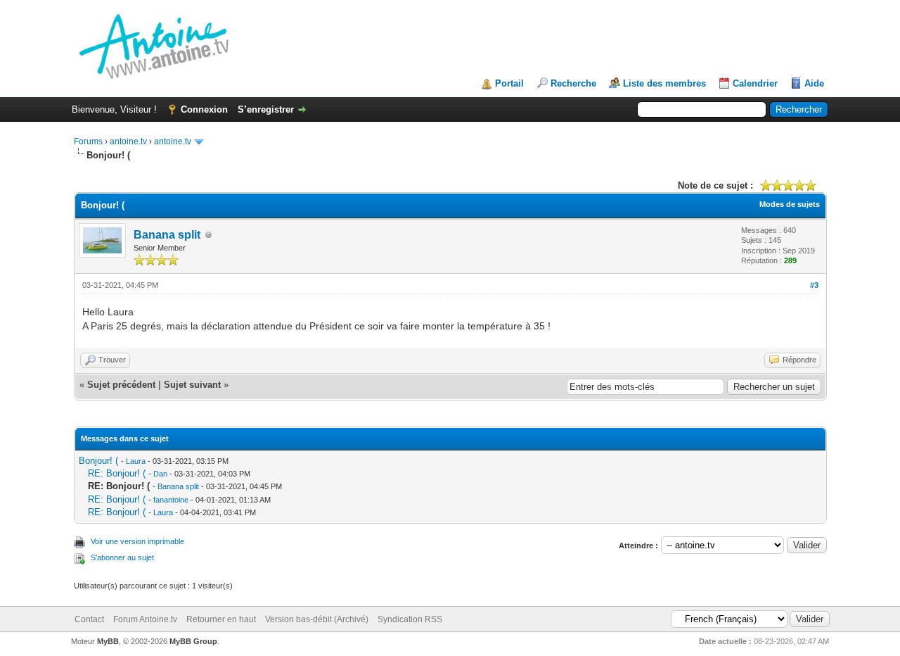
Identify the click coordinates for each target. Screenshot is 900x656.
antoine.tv (128, 141)
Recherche (573, 83)
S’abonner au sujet (122, 557)
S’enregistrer (266, 109)
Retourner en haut (221, 619)
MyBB (108, 641)
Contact (89, 619)
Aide (814, 83)
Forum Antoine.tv (145, 619)
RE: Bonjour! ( (117, 473)
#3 (814, 285)
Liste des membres (664, 83)
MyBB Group (193, 641)
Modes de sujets (789, 204)
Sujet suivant (192, 384)
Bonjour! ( (98, 460)
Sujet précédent (121, 384)
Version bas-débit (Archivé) (316, 619)
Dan (160, 473)
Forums (88, 141)
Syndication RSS (410, 619)
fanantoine (170, 500)
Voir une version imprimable (137, 541)
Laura (136, 461)
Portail (509, 83)
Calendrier (755, 83)
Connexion (204, 109)
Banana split (167, 235)
